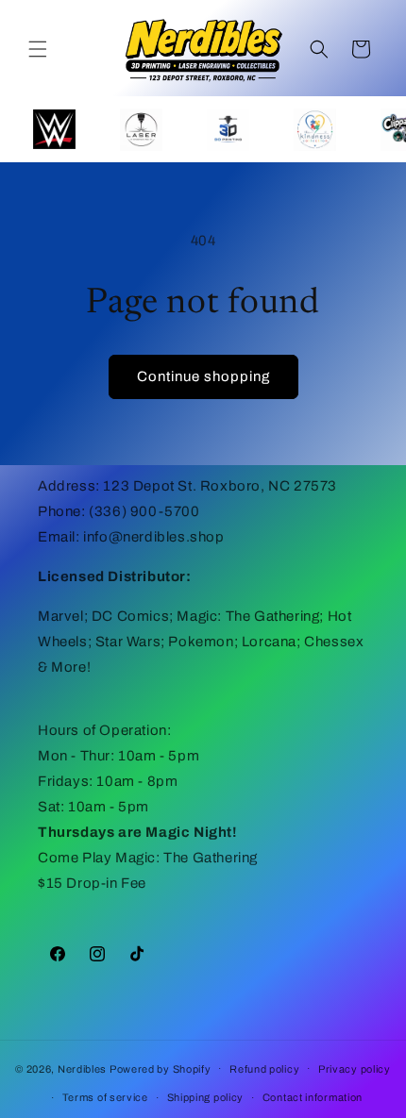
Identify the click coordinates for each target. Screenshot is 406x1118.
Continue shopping (203, 376)
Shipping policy (206, 1097)
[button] (38, 49)
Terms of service (105, 1097)
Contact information (312, 1097)
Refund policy (264, 1069)
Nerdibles (82, 1068)
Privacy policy (354, 1069)
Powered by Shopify (160, 1068)
